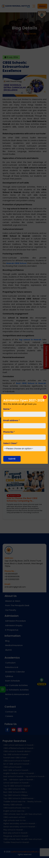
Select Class (10, 443)
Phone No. (9, 432)
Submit (12, 458)
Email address (11, 420)
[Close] (45, 397)
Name (7, 409)
